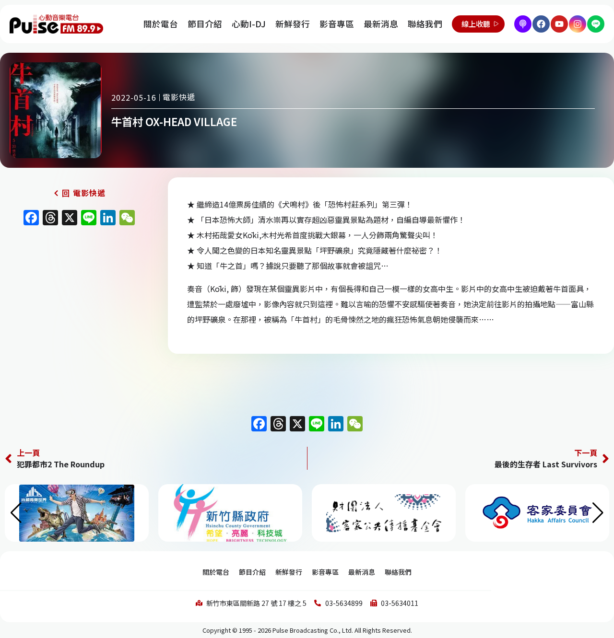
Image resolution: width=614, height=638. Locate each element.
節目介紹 (205, 24)
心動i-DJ (249, 24)
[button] (597, 512)
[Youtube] (559, 24)
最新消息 (381, 24)
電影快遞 (179, 97)
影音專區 (336, 24)
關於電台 (160, 24)
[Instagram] (577, 24)
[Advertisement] (79, 312)
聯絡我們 (425, 24)
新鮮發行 (292, 24)
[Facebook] (541, 24)
